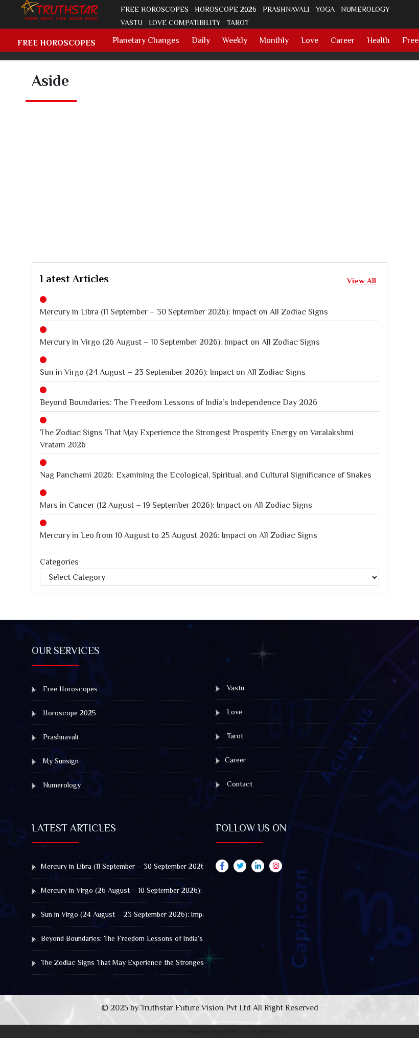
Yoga (325, 9)
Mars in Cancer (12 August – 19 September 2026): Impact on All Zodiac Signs (176, 505)
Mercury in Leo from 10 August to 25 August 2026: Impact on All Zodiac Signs (178, 535)
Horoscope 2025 (68, 713)
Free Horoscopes (155, 9)
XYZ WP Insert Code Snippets (172, 1031)
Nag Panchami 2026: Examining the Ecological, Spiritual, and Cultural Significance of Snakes (205, 475)
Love (309, 40)
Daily (201, 40)
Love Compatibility (185, 22)
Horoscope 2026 (226, 9)
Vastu (132, 22)
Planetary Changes (145, 40)
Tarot (238, 22)
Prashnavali (286, 9)
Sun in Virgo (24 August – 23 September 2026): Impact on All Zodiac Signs (173, 372)
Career (343, 40)
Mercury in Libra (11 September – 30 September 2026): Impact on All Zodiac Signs (184, 312)
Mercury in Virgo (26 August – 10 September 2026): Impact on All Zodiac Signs (180, 342)
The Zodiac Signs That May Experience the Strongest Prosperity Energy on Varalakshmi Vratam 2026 (197, 438)
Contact (238, 784)
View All (361, 280)
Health (378, 40)
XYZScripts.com (262, 1031)
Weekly (234, 40)
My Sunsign (60, 761)
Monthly (274, 40)
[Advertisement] (225, 171)
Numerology (365, 9)
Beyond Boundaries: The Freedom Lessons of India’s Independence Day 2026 (178, 402)
